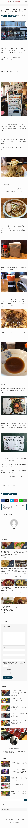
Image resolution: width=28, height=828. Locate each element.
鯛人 (14, 528)
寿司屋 (22, 819)
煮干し (10, 15)
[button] (3, 500)
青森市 (14, 15)
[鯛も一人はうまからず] (14, 2)
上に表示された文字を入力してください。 (11, 669)
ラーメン (5, 15)
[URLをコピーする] (25, 500)
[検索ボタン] (26, 2)
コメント (5, 631)
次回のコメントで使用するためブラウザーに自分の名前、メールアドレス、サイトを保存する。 (14, 663)
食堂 (9, 819)
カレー (15, 819)
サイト (4, 657)
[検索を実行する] (25, 800)
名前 (4, 647)
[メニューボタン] (2, 2)
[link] (14, 532)
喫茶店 (12, 819)
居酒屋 (19, 819)
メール (4, 652)
